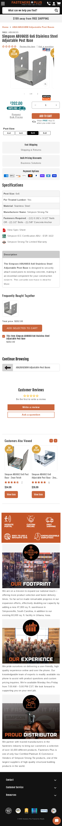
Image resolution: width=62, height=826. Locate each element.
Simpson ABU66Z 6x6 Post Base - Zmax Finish (17, 475)
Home (5, 27)
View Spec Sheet (16, 230)
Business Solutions (31, 163)
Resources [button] (11, 794)
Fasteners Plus (27, 819)
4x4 (9, 133)
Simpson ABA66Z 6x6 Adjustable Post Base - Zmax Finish (44, 475)
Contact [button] (10, 779)
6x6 (33, 133)
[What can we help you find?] (56, 10)
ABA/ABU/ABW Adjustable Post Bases (33, 27)
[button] (2, 3)
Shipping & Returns (31, 150)
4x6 (21, 133)
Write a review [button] (30, 407)
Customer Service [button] (14, 787)
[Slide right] (37, 94)
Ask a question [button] (31, 414)
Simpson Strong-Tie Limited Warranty (27, 242)
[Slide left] (24, 94)
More (6, 284)
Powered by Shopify (38, 819)
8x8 (45, 133)
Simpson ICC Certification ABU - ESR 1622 (30, 236)
